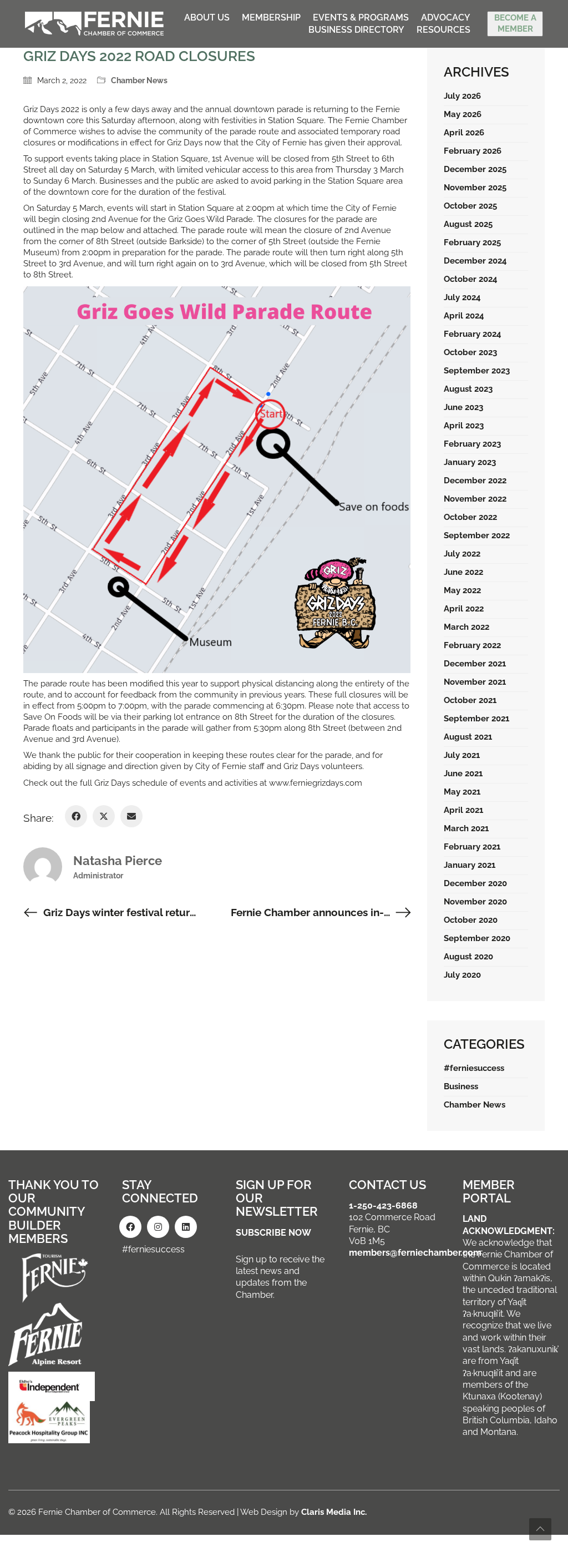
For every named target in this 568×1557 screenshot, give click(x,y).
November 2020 (475, 902)
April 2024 (464, 316)
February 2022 (472, 645)
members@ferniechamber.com (415, 1252)
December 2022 (475, 481)
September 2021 (476, 719)
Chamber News (139, 80)
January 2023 (470, 462)
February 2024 (472, 334)
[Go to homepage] (94, 24)
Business (461, 1086)
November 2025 (475, 188)
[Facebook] (76, 816)
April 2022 (464, 609)
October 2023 (470, 352)
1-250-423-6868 (383, 1205)
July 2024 (462, 297)
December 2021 (475, 664)
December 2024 (475, 261)
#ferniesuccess (474, 1068)
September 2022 (477, 535)
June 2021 (463, 773)
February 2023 (472, 444)
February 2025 (472, 242)
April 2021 (463, 810)
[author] (42, 866)
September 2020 (477, 938)
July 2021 (462, 755)
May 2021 (462, 792)
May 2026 (462, 114)
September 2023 (477, 371)
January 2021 (469, 865)
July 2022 (462, 554)
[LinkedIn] (186, 1227)
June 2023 (463, 407)
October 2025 (470, 206)
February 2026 (472, 151)
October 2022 (470, 517)
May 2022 (462, 590)
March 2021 (466, 828)
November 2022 (475, 499)
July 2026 (462, 96)
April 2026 (464, 133)
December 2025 (475, 169)
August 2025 (468, 224)
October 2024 (471, 279)
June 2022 (463, 572)
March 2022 (466, 627)
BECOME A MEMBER (515, 23)
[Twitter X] (104, 816)
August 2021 (468, 737)
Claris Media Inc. (334, 1512)
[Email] (131, 816)
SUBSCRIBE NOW (273, 1232)
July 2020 (462, 975)
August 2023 (468, 389)
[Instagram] (158, 1227)
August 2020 (468, 957)
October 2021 (470, 700)
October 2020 (471, 920)
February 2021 (472, 847)
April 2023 (464, 426)
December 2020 (475, 883)
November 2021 (475, 682)
